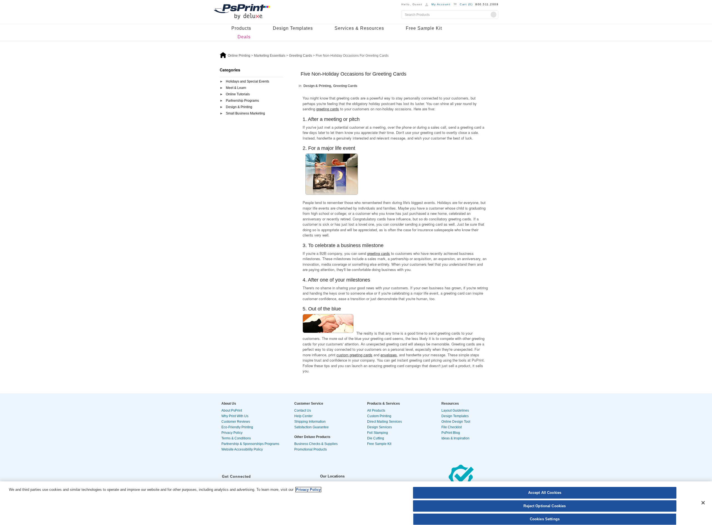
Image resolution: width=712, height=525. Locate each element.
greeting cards (327, 108)
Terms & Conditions (236, 438)
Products (241, 28)
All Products (376, 410)
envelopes (388, 354)
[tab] (251, 82)
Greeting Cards (345, 86)
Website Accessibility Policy (242, 449)
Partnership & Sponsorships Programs (250, 444)
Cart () (466, 4)
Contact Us (302, 410)
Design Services (379, 427)
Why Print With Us (234, 416)
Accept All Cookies (544, 493)
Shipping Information (310, 422)
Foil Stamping (377, 433)
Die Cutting (375, 438)
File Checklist (451, 427)
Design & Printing (239, 107)
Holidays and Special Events (247, 81)
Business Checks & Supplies (316, 444)
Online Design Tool (455, 422)
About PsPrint (231, 410)
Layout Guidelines (455, 410)
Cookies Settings (545, 519)
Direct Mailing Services (384, 422)
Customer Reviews (235, 422)
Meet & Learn (236, 88)
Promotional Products (310, 449)
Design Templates (293, 28)
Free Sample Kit (424, 28)
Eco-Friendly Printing (237, 427)
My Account (440, 4)
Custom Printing (379, 416)
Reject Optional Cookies (544, 506)
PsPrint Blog (450, 433)
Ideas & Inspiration (455, 438)
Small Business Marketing (245, 113)
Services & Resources (359, 28)
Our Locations (332, 476)
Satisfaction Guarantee (311, 427)
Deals (244, 36)
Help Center (303, 416)
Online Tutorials (238, 94)
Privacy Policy (232, 433)
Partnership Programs (242, 101)
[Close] (703, 503)
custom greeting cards (354, 354)
